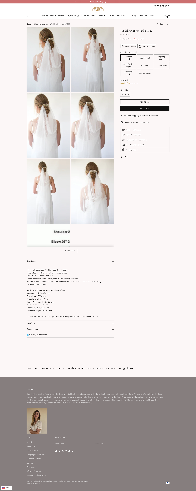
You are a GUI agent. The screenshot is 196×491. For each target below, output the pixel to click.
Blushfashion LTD (127, 34)
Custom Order (145, 73)
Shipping (135, 115)
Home (29, 24)
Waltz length (145, 65)
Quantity (124, 90)
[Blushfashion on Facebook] (155, 6)
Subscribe (99, 444)
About (29, 442)
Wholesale (31, 467)
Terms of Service (34, 458)
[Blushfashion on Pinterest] (160, 6)
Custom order (32, 450)
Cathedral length (128, 72)
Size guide (31, 446)
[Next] (120, 1)
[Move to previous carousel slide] (163, 355)
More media (70, 251)
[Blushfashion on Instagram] (163, 6)
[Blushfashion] (98, 9)
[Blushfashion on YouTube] (168, 6)
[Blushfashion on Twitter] (158, 6)
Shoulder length (128, 57)
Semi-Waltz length (128, 65)
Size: (129, 52)
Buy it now (144, 108)
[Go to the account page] (164, 16)
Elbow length (144, 58)
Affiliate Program (34, 471)
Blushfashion (43, 481)
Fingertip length (161, 57)
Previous (160, 24)
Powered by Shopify (33, 483)
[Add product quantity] (122, 94)
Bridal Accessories (41, 24)
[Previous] (75, 1)
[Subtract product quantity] (128, 94)
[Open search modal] (28, 16)
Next (167, 24)
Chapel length (161, 65)
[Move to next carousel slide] (167, 355)
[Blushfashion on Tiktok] (166, 6)
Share (125, 157)
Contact (30, 463)
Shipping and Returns (36, 454)
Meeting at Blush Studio (37, 475)
